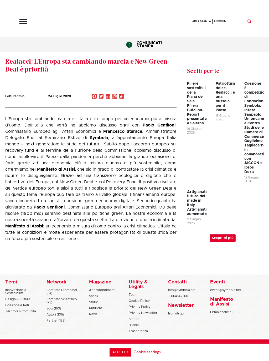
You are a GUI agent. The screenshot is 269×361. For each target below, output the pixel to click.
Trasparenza (138, 331)
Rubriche (96, 308)
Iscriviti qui (176, 313)
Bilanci (134, 325)
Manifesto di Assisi (56, 169)
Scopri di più (223, 238)
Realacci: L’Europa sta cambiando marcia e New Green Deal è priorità (86, 65)
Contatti (177, 282)
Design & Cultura (17, 299)
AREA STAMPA (201, 21)
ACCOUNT (221, 21)
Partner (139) (55, 320)
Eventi (217, 282)
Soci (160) (53, 308)
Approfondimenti (102, 290)
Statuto (134, 319)
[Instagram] (114, 97)
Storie (93, 302)
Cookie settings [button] (147, 352)
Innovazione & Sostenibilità (16, 291)
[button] (23, 21)
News (93, 314)
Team (133, 294)
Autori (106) (55, 314)
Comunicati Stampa (149, 44)
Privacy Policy (140, 306)
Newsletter (181, 305)
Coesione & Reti (17, 305)
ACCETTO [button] (120, 352)
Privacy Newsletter (143, 312)
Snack (93, 296)
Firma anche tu (221, 312)
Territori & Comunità (20, 311)
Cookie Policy (139, 300)
